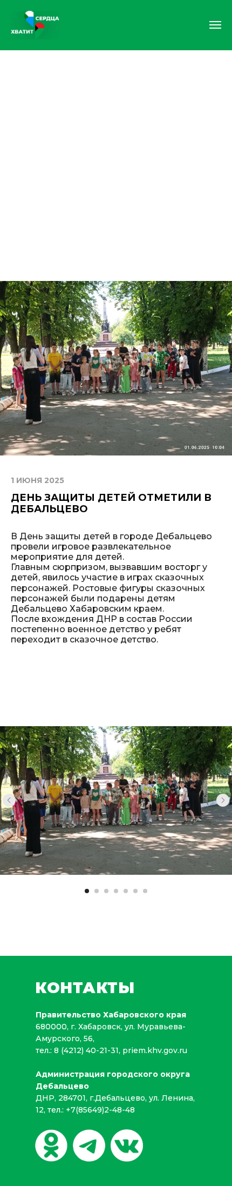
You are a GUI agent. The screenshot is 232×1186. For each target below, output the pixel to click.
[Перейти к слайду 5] (126, 891)
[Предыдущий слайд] (9, 800)
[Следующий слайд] (222, 800)
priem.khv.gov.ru (154, 1050)
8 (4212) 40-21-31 (86, 1050)
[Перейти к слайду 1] (87, 891)
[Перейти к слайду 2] (96, 891)
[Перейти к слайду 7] (145, 891)
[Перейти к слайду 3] (106, 891)
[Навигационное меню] (215, 25)
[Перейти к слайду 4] (116, 891)
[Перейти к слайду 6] (135, 891)
